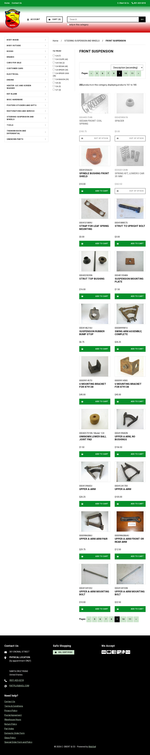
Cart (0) (56, 19)
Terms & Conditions (13, 706)
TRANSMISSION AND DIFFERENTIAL (16, 132)
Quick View (95, 121)
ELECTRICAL (12, 74)
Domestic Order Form (14, 733)
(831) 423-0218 (16, 680)
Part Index (9, 728)
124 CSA (58, 63)
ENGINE (10, 80)
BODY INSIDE (13, 40)
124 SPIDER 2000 (62, 73)
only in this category (78, 24)
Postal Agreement (13, 715)
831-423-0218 (139, 3)
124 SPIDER (60, 70)
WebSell (92, 746)
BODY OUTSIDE (14, 46)
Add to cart (101, 191)
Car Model (57, 51)
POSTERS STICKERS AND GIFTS (21, 105)
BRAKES (10, 57)
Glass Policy (10, 738)
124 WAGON (60, 79)
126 (57, 86)
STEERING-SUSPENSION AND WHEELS (20, 118)
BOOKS (10, 51)
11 (132, 73)
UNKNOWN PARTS (15, 139)
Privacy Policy (10, 710)
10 (126, 73)
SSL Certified (64, 652)
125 (57, 83)
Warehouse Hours (12, 719)
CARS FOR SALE (14, 63)
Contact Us (17, 3)
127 (57, 90)
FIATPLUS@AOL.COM (19, 686)
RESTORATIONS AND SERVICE (20, 111)
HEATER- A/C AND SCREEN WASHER (19, 87)
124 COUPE (60, 59)
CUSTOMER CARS (15, 68)
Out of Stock (101, 138)
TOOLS (10, 125)
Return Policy (10, 724)
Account (35, 19)
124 (57, 56)
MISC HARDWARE (15, 100)
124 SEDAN (60, 66)
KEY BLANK (12, 94)
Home (7, 3)
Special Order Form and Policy (18, 742)
